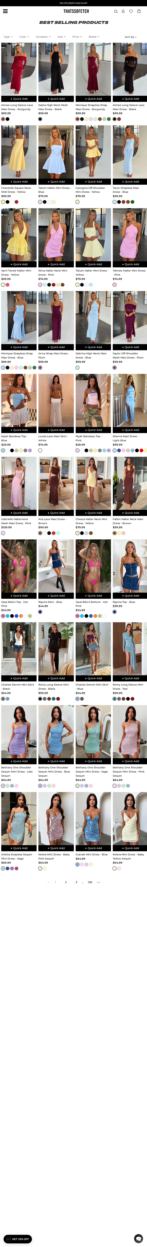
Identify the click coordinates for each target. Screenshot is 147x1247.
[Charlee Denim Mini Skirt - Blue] (93, 648)
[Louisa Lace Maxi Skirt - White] (56, 400)
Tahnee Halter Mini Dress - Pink (129, 272)
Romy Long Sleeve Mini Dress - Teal (128, 686)
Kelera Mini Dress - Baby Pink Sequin (54, 856)
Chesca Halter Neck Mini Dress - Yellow (91, 521)
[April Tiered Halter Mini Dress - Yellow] (19, 234)
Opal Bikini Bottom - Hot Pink (92, 604)
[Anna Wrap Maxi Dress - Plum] (56, 317)
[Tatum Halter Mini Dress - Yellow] (93, 234)
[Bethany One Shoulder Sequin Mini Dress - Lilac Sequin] (19, 731)
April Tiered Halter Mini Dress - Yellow (16, 272)
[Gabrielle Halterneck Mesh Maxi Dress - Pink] (19, 483)
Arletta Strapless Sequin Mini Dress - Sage (16, 856)
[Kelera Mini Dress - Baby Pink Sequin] (56, 818)
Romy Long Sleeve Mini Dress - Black (53, 686)
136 (90, 882)
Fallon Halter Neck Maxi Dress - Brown (128, 521)
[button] (123, 10)
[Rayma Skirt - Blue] (56, 565)
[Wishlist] (131, 11)
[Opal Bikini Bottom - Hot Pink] (93, 565)
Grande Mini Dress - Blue (92, 854)
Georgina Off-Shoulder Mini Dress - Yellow (90, 190)
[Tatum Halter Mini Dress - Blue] (56, 151)
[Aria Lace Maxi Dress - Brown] (56, 483)
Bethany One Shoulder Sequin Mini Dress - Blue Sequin (54, 771)
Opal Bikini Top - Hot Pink (14, 604)
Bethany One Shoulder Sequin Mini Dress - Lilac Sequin (17, 771)
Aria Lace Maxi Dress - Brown (52, 521)
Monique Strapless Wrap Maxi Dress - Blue (17, 355)
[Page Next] (98, 882)
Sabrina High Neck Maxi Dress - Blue (91, 355)
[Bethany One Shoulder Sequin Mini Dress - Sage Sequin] (93, 731)
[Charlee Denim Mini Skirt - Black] (19, 648)
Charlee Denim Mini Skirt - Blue (92, 686)
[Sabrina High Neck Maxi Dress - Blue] (93, 317)
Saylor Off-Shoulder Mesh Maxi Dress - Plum (128, 355)
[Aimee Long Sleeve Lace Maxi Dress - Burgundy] (19, 69)
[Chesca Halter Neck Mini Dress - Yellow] (93, 483)
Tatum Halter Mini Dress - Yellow (92, 272)
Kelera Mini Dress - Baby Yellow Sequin (128, 856)
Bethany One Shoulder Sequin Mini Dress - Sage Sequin (92, 771)
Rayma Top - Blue (124, 602)
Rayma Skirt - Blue (50, 602)
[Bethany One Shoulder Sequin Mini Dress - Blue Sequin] (56, 731)
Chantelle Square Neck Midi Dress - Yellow (16, 190)
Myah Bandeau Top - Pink (89, 438)
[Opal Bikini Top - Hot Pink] (19, 565)
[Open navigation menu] (5, 11)
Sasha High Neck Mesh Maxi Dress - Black (53, 107)
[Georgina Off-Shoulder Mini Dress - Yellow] (93, 151)
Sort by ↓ (131, 37)
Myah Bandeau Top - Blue (14, 438)
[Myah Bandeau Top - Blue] (19, 400)
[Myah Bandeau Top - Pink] (93, 400)
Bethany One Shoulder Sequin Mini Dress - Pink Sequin (128, 771)
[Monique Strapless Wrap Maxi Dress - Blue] (19, 317)
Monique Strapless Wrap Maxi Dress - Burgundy (91, 107)
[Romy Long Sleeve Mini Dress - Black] (56, 648)
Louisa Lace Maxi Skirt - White (53, 438)
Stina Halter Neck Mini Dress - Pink (52, 272)
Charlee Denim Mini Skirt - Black (17, 686)
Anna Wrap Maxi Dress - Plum (53, 355)
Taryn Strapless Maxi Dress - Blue (126, 190)
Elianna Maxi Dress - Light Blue (126, 438)
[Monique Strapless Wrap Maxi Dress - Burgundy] (93, 69)
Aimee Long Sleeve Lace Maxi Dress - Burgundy (17, 107)
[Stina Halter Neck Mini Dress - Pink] (56, 234)
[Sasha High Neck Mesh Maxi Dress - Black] (56, 69)
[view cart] (139, 11)
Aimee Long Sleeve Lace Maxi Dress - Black (128, 107)
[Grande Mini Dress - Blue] (93, 818)
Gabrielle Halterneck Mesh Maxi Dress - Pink (16, 521)
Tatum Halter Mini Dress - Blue (54, 190)
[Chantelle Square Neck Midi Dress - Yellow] (19, 151)
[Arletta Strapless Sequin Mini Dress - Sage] (19, 818)
